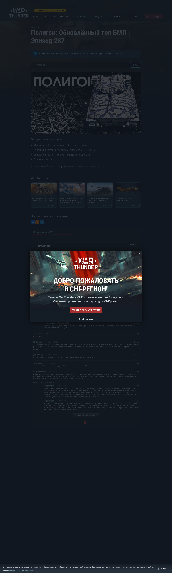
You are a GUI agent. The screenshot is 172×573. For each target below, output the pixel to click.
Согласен (164, 569)
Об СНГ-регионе (86, 319)
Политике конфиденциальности (21, 570)
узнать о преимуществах (86, 310)
